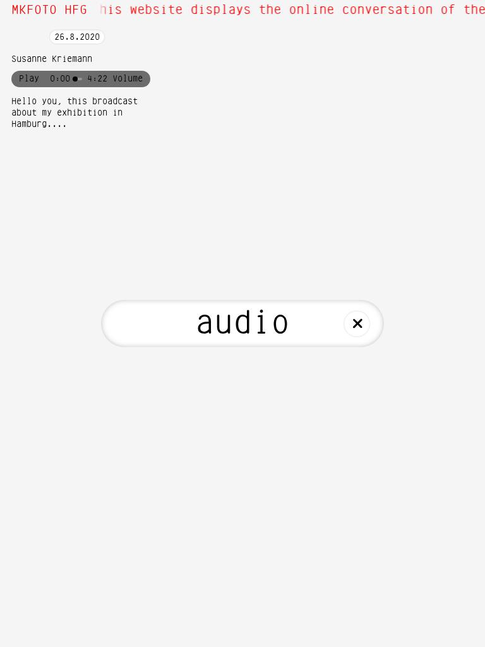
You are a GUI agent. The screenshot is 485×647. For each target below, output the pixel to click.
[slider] (78, 79)
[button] (127, 79)
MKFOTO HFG (49, 10)
